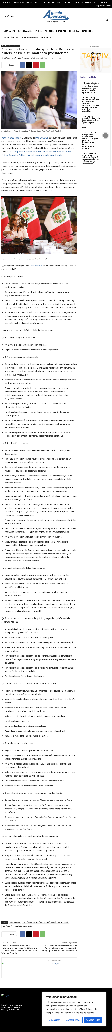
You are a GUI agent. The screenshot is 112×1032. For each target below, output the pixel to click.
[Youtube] (108, 13)
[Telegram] (91, 13)
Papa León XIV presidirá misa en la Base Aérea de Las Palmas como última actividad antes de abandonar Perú (91, 122)
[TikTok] (97, 13)
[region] (74, 1009)
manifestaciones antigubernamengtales (17, 926)
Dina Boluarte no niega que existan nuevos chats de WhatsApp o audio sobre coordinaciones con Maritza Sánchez (19, 949)
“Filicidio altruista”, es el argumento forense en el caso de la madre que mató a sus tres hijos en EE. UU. (91, 88)
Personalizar (54, 1020)
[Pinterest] (36, 65)
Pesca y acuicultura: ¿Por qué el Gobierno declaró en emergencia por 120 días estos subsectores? (91, 158)
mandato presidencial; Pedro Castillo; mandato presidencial (45, 922)
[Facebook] (81, 13)
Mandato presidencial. (11, 137)
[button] (107, 19)
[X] (102, 13)
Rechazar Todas (73, 1020)
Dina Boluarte (41, 137)
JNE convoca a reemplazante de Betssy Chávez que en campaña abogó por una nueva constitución (59, 948)
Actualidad (6, 46)
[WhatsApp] (43, 65)
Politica (16, 46)
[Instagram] (86, 13)
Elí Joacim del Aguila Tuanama (16, 58)
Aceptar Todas (93, 1020)
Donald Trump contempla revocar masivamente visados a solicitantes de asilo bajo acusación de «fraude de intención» (91, 104)
